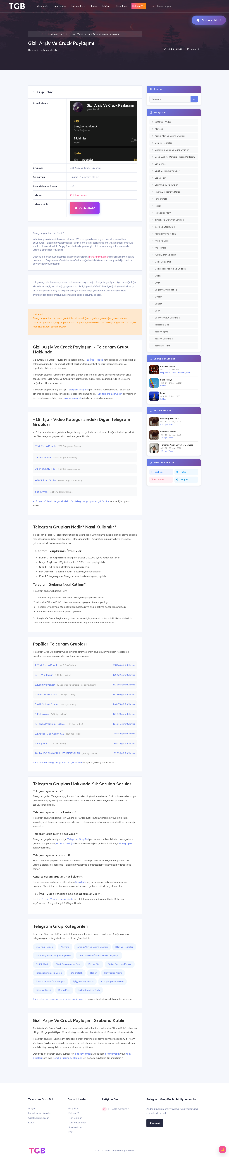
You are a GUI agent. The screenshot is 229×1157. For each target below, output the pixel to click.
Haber (93, 972)
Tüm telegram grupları (109, 393)
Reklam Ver (74, 1113)
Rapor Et (194, 49)
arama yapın (112, 1053)
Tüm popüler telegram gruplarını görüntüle (57, 762)
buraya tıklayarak (98, 256)
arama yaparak (73, 397)
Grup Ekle (80, 881)
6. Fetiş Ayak (42, 714)
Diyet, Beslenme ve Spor (68, 964)
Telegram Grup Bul (78, 389)
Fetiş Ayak (41, 491)
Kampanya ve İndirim (112, 981)
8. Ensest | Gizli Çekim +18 (50, 733)
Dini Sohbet (42, 964)
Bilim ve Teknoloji (124, 946)
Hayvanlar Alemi (113, 972)
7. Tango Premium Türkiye (50, 723)
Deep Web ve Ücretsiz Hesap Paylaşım (99, 955)
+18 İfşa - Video (74, 33)
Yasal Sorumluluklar (38, 1117)
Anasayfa (42, 5)
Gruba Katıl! (87, 208)
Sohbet (163, 386)
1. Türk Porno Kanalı (46, 665)
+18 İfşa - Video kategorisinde (56, 899)
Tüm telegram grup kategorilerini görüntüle (58, 999)
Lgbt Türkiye (166, 379)
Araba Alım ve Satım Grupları (92, 946)
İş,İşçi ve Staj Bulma (83, 981)
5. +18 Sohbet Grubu (46, 704)
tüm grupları (126, 843)
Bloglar (93, 5)
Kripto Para (64, 990)
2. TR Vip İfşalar (44, 674)
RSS (70, 1132)
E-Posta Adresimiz (118, 1108)
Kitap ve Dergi (43, 990)
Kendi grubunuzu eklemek (67, 1057)
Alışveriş (65, 946)
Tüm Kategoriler (77, 1122)
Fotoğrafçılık (76, 972)
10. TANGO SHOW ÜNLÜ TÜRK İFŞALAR (58, 753)
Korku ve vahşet (168, 366)
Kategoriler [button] (77, 5)
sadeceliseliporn (168, 431)
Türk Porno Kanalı (45, 446)
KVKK (31, 1122)
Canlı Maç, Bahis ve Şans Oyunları (53, 955)
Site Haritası (75, 1127)
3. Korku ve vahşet (45, 684)
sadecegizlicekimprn (170, 418)
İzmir (162, 393)
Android (156, 1123)
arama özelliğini (65, 843)
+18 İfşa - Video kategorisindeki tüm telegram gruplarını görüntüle (71, 501)
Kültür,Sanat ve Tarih (89, 990)
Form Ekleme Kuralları (39, 1113)
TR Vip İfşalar (43, 457)
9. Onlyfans (41, 743)
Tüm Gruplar (59, 5)
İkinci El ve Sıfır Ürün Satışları (50, 981)
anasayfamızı (83, 1053)
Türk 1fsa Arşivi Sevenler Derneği (176, 445)
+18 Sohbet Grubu (46, 480)
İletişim (106, 5)
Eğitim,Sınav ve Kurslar (119, 964)
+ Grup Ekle (120, 5)
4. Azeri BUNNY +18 (46, 694)
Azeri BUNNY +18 (45, 468)
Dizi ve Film (94, 964)
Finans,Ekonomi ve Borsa (49, 972)
